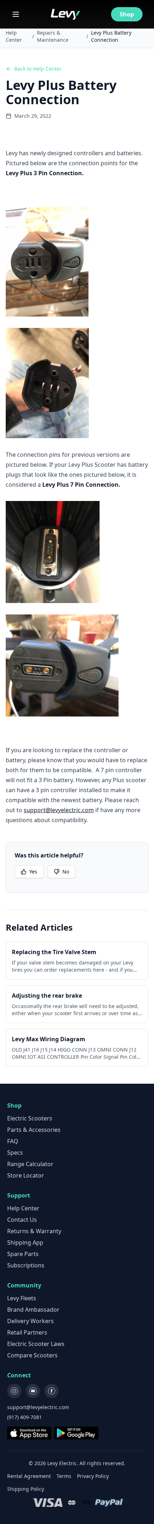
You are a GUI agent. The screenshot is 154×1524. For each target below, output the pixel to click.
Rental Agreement (29, 1476)
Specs (15, 1152)
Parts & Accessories (34, 1130)
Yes (33, 871)
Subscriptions (25, 1265)
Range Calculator (30, 1164)
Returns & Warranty (34, 1231)
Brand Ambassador (33, 1309)
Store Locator (25, 1175)
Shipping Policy (25, 1488)
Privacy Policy (93, 1476)
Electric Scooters (29, 1118)
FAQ (12, 1141)
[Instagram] (14, 1391)
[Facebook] (51, 1391)
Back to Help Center (38, 68)
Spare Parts (23, 1254)
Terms (64, 1476)
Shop (127, 14)
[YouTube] (33, 1391)
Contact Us (22, 1220)
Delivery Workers (30, 1321)
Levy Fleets (21, 1298)
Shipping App (25, 1242)
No (65, 871)
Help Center (14, 36)
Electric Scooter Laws (35, 1344)
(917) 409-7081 (24, 1417)
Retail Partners (27, 1332)
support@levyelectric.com (59, 810)
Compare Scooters (32, 1355)
